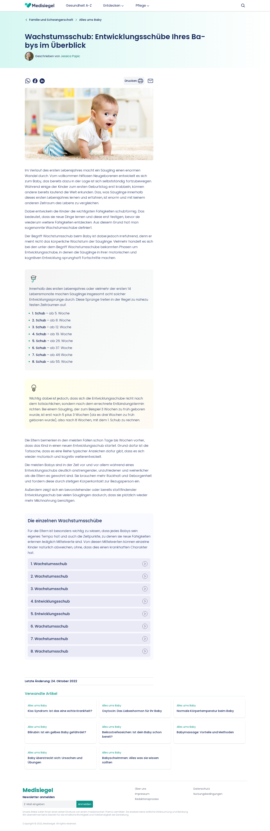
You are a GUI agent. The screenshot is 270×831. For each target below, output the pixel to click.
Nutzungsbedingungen (207, 794)
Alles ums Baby (90, 20)
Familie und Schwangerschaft (51, 20)
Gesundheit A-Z (79, 5)
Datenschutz (201, 789)
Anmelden (84, 804)
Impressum (142, 794)
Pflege (141, 5)
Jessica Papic (70, 56)
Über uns (140, 789)
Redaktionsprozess (147, 799)
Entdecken (111, 5)
